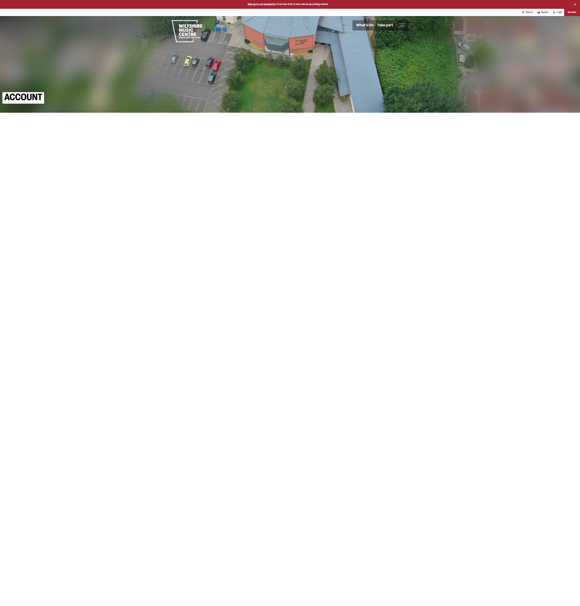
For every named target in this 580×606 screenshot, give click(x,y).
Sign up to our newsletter (262, 4)
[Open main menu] (401, 25)
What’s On (365, 25)
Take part (385, 25)
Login (559, 12)
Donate (572, 12)
